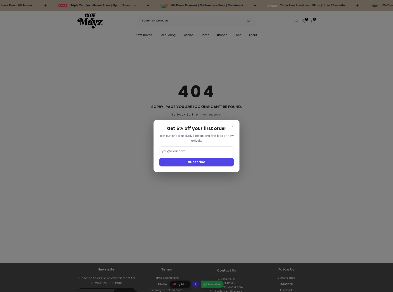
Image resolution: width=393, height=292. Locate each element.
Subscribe (196, 162)
